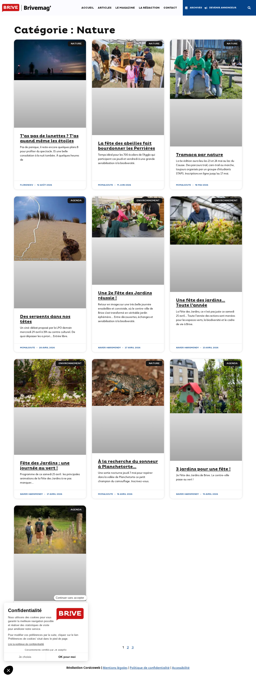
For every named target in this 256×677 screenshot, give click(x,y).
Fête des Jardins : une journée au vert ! (45, 466)
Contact (170, 7)
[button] (249, 8)
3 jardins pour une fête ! (203, 469)
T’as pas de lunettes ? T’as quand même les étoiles (49, 138)
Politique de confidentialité (150, 668)
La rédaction (149, 7)
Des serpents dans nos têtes (45, 319)
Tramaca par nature (199, 154)
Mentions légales (115, 668)
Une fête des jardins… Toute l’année (200, 303)
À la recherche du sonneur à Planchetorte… (128, 464)
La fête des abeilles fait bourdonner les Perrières (126, 146)
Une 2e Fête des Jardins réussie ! (125, 296)
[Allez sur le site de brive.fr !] (10, 8)
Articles (104, 7)
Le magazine (125, 7)
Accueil (87, 7)
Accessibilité (181, 668)
